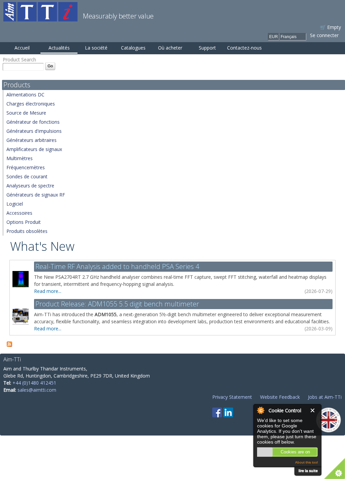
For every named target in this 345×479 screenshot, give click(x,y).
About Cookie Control (260, 410)
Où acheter (170, 47)
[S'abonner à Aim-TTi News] (9, 343)
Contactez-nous (244, 47)
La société (96, 47)
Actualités (59, 47)
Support (207, 47)
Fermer (314, 410)
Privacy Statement (232, 397)
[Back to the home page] (40, 18)
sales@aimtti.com (37, 390)
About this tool (306, 462)
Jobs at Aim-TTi (325, 397)
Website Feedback (280, 397)
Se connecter (324, 35)
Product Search (19, 59)
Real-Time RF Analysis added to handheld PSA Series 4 (117, 266)
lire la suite (308, 471)
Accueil (22, 47)
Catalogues (133, 47)
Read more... (47, 291)
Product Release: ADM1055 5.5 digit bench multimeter (117, 303)
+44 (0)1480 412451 (34, 383)
